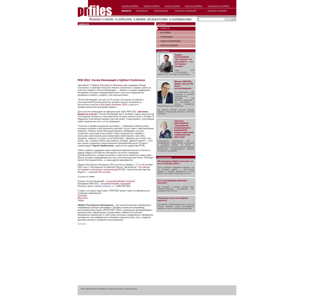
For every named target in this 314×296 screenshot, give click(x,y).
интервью (142, 10)
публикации (161, 10)
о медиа (139, 19)
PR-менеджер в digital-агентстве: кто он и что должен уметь (175, 162)
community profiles (218, 6)
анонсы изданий (217, 10)
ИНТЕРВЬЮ (165, 33)
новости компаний (185, 10)
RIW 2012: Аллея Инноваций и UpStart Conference (111, 80)
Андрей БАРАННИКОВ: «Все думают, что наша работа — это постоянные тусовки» (183, 60)
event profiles (172, 6)
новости (126, 10)
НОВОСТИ (165, 28)
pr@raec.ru (108, 186)
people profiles (130, 6)
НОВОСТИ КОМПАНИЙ (170, 41)
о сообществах (180, 19)
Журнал (95, 19)
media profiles (152, 6)
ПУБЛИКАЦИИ (166, 37)
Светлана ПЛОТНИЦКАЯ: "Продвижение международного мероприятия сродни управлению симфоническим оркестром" (184, 129)
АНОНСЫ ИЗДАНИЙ (169, 45)
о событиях (123, 19)
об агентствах (157, 19)
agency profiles (193, 6)
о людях (107, 19)
